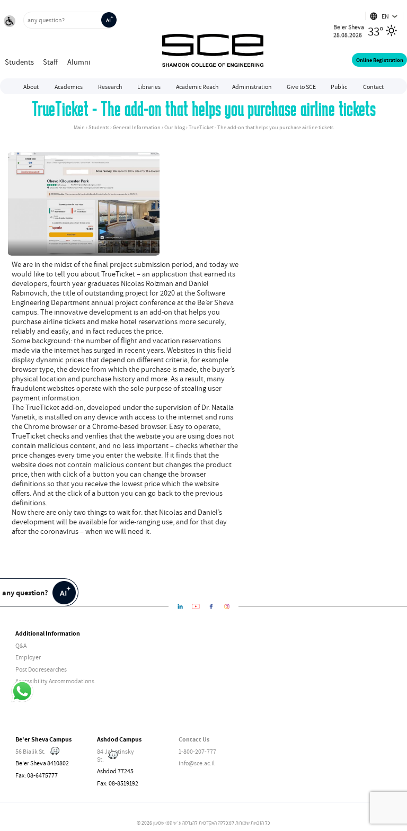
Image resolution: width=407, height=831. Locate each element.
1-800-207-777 (197, 751)
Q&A (20, 645)
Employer (28, 657)
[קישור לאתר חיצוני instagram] (227, 606)
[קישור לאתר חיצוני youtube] (196, 606)
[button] (10, 22)
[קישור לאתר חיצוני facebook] (211, 606)
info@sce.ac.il (197, 763)
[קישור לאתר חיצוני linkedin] (180, 606)
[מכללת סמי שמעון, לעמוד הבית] (212, 39)
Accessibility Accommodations (54, 681)
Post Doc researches (41, 669)
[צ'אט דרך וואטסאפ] (22, 691)
